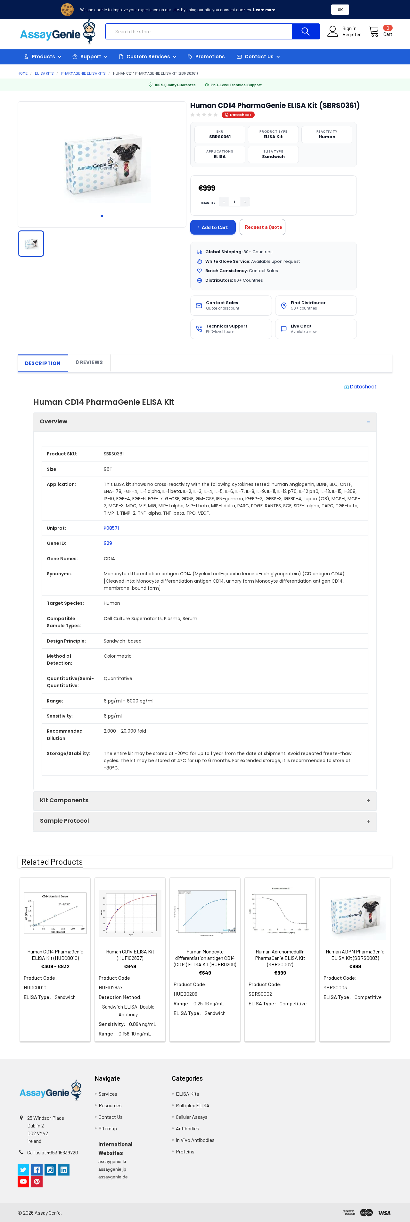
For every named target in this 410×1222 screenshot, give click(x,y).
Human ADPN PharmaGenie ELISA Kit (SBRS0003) (355, 954)
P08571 (111, 528)
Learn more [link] (264, 9)
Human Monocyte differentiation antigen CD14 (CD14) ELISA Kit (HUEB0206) (205, 957)
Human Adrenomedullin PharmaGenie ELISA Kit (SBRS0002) (280, 957)
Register (351, 34)
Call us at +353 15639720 (52, 1152)
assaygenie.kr (112, 1161)
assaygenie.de (113, 1176)
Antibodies (187, 1128)
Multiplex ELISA (192, 1105)
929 (108, 543)
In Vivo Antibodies (195, 1140)
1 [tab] (102, 216)
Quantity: (208, 203)
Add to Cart (215, 227)
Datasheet (240, 114)
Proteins (185, 1151)
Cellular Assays (192, 1117)
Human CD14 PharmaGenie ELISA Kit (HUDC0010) (55, 954)
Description (43, 363)
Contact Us (111, 1117)
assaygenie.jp (112, 1169)
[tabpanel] (102, 162)
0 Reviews (89, 362)
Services (108, 1094)
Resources (110, 1105)
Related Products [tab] (52, 861)
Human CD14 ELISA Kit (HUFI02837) (130, 954)
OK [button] (340, 9)
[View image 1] (31, 243)
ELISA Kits (187, 1094)
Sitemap (108, 1128)
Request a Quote (263, 227)
